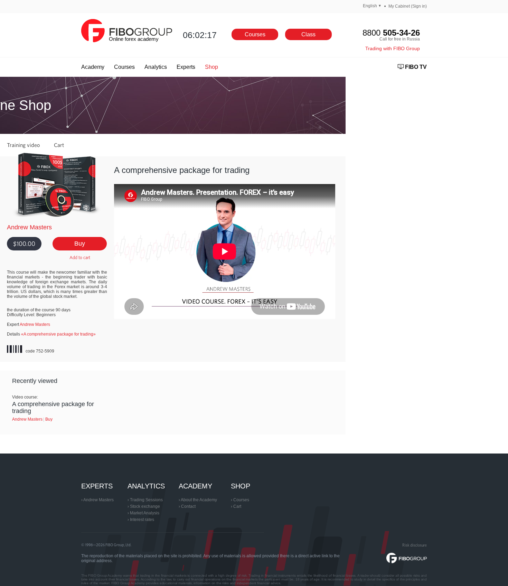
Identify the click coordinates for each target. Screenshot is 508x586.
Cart (59, 145)
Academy (95, 67)
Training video (23, 145)
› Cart (236, 506)
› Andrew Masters (97, 499)
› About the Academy (198, 499)
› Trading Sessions (145, 499)
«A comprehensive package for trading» (58, 334)
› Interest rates (141, 519)
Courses (255, 34)
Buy (79, 243)
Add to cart (79, 257)
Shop (214, 67)
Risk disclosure (414, 545)
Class (308, 34)
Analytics (157, 67)
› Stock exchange (144, 506)
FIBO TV (416, 67)
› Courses (240, 499)
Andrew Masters (29, 227)
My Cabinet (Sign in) (407, 6)
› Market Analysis (143, 513)
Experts (188, 67)
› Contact (187, 506)
